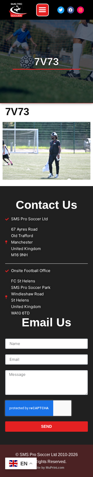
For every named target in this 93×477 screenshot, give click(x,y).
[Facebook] (70, 9)
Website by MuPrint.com (46, 467)
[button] (42, 10)
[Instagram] (80, 9)
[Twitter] (60, 9)
